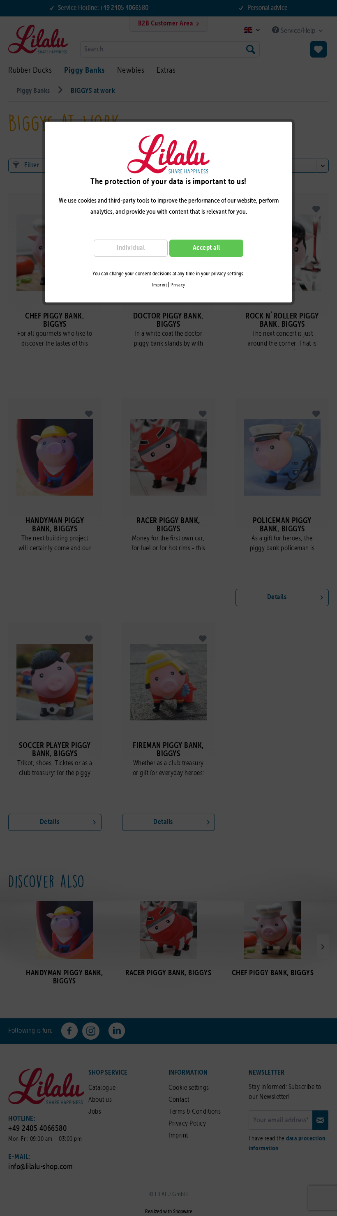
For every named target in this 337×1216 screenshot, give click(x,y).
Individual (131, 248)
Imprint (159, 285)
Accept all (206, 248)
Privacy (178, 285)
